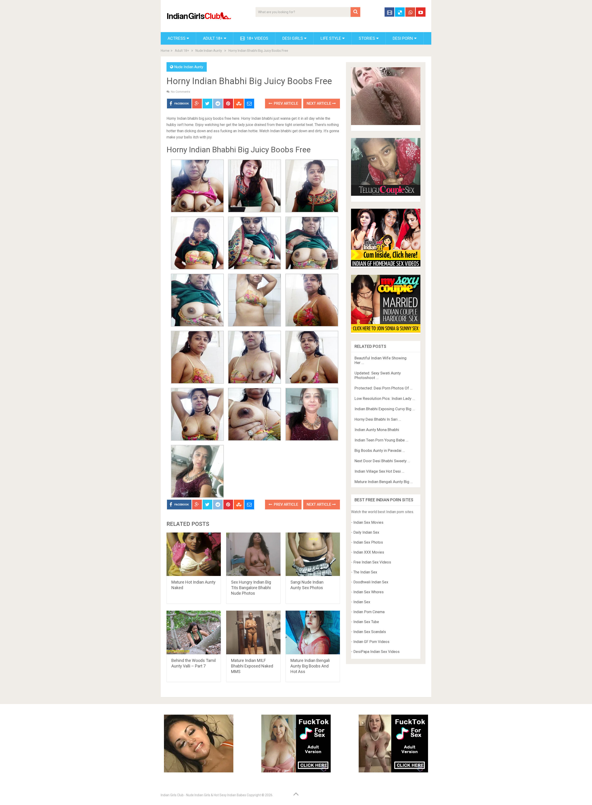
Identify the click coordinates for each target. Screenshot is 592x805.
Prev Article (285, 103)
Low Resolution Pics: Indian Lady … (385, 398)
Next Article (319, 103)
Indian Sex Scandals (369, 632)
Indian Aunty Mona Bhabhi (377, 429)
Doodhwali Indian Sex (370, 582)
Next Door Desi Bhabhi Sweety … (382, 461)
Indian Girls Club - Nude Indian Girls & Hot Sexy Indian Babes (203, 795)
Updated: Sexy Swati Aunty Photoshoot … (378, 375)
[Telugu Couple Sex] (385, 194)
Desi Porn (403, 38)
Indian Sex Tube (366, 622)
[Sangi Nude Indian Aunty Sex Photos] (313, 554)
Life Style (331, 38)
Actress (176, 38)
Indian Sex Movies (368, 522)
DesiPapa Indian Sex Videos (376, 651)
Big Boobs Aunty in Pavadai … (380, 450)
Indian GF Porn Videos (371, 642)
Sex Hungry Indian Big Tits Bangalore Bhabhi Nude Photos (251, 588)
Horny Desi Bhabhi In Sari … (378, 419)
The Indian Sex (365, 572)
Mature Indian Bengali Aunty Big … (384, 481)
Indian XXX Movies (368, 552)
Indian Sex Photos (368, 542)
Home (165, 50)
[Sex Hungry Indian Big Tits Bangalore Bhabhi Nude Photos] (253, 554)
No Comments (180, 91)
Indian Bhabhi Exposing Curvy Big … (385, 409)
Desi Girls (292, 38)
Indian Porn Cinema (369, 612)
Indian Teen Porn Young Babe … (381, 440)
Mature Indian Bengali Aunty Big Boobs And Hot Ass (310, 666)
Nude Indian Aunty (208, 50)
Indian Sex (361, 602)
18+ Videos (257, 38)
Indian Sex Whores (368, 592)
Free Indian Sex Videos (372, 562)
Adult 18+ (213, 38)
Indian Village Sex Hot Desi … (379, 471)
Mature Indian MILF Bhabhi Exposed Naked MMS (252, 666)
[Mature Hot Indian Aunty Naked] (193, 554)
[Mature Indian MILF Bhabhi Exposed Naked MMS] (253, 632)
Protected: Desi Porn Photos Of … (384, 388)
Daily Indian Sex (366, 532)
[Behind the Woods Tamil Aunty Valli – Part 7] (193, 632)
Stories (367, 38)
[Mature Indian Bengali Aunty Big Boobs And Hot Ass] (313, 632)
